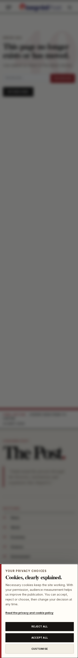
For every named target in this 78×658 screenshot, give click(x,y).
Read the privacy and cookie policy (29, 612)
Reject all (39, 626)
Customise (39, 648)
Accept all (39, 637)
